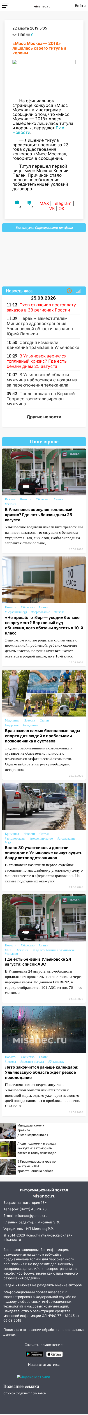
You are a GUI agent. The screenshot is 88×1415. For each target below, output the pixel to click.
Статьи (58, 499)
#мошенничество (41, 838)
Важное (10, 499)
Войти (80, 5)
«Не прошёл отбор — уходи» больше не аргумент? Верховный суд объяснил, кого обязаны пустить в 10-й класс (44, 625)
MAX (44, 203)
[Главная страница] (42, 5)
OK (61, 208)
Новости (25, 499)
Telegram (62, 203)
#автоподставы (15, 838)
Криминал (12, 834)
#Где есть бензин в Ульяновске (53, 950)
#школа (59, 612)
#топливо (11, 953)
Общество (42, 499)
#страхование (66, 838)
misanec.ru (12, 1239)
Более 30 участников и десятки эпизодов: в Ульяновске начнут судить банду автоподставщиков (43, 852)
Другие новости (44, 416)
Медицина (12, 720)
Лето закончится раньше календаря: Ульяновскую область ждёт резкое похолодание (41, 1072)
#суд (8, 842)
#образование (40, 612)
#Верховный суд (16, 612)
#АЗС (8, 950)
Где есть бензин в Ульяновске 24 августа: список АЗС (38, 962)
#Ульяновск (56, 1061)
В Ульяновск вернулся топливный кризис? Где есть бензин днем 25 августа (38, 514)
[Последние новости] (69, 291)
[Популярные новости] (78, 291)
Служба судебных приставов (24, 1393)
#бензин (10, 504)
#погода (10, 1061)
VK (52, 208)
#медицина (30, 725)
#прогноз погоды (32, 1061)
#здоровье (12, 725)
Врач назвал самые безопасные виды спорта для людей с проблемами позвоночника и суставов (42, 735)
